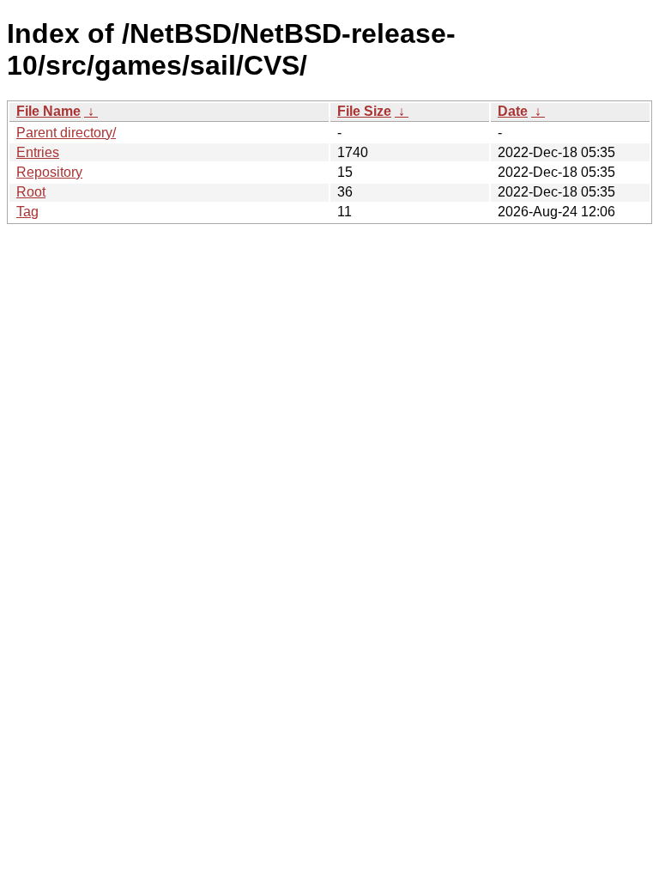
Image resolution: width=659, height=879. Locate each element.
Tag (27, 211)
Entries (37, 152)
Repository (49, 172)
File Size (364, 111)
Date (513, 111)
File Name (48, 111)
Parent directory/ (66, 132)
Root (30, 192)
